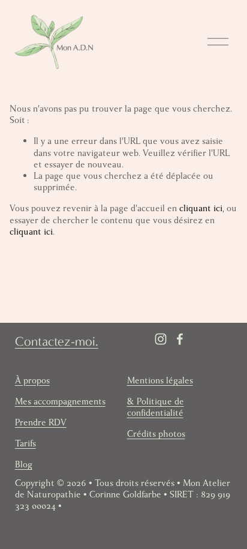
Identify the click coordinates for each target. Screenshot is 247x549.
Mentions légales (160, 380)
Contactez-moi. (56, 341)
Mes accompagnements (60, 401)
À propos (32, 380)
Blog (23, 464)
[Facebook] (180, 339)
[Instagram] (161, 339)
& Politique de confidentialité (155, 407)
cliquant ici (200, 208)
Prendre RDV (41, 422)
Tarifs (25, 443)
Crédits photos (156, 434)
